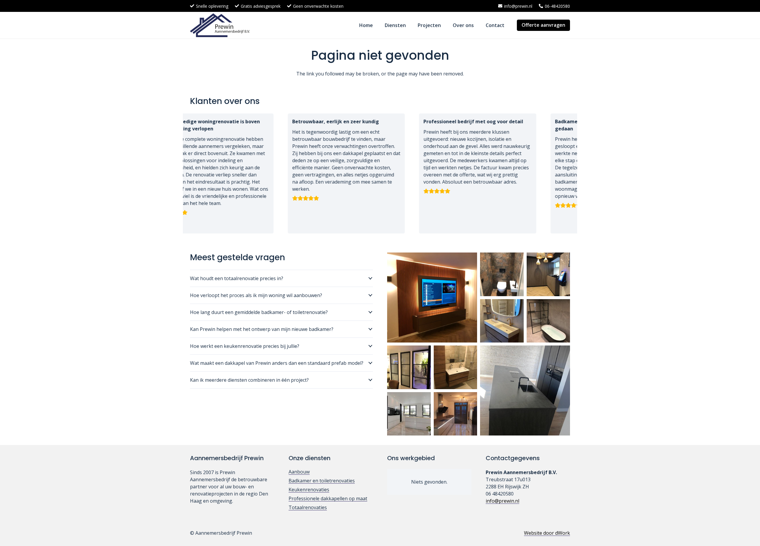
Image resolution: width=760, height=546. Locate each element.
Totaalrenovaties (308, 507)
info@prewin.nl (502, 501)
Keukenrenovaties (309, 489)
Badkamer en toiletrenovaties (322, 480)
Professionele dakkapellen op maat (328, 498)
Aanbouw (299, 471)
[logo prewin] (220, 25)
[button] (410, 25)
